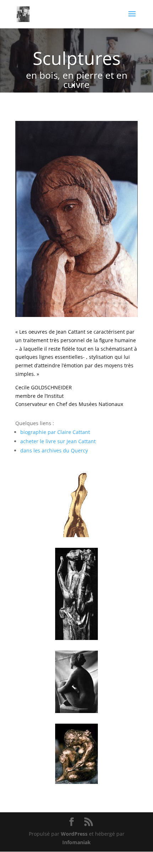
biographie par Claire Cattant (55, 432)
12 (84, 303)
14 (96, 303)
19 (126, 303)
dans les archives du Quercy (54, 450)
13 (90, 303)
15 (102, 303)
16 (108, 303)
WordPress (74, 833)
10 (71, 303)
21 (76, 312)
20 (132, 303)
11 (77, 303)
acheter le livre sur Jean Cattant (58, 441)
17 (114, 303)
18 (120, 303)
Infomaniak (76, 842)
